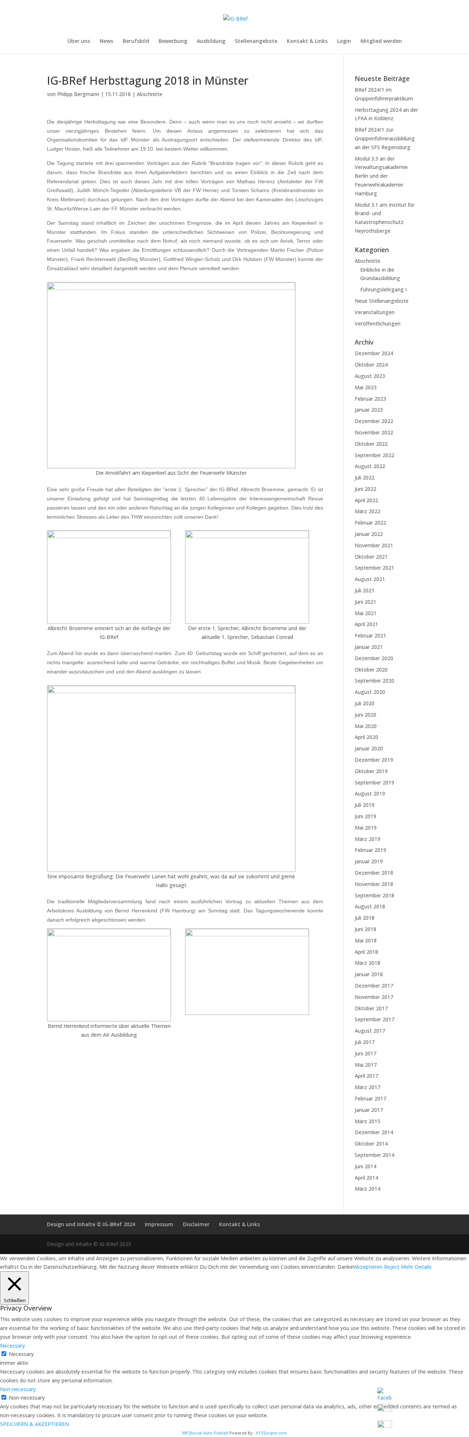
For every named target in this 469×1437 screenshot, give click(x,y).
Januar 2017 (369, 1109)
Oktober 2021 (371, 556)
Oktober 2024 (371, 364)
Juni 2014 (365, 1166)
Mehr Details (416, 1266)
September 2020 (374, 680)
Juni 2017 (365, 1053)
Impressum (159, 1224)
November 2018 (374, 884)
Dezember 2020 (374, 658)
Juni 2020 (365, 714)
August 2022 (370, 466)
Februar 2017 (370, 1098)
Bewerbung (173, 41)
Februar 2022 (370, 522)
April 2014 (366, 1177)
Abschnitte (149, 94)
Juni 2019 (365, 816)
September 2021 (374, 567)
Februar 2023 (370, 398)
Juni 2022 (365, 488)
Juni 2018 (365, 929)
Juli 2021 (364, 590)
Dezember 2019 (374, 759)
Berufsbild (136, 41)
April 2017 (366, 1075)
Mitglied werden (381, 41)
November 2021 (374, 545)
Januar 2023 (369, 409)
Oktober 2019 (371, 771)
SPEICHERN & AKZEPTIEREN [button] (34, 1424)
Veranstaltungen (375, 312)
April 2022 (366, 500)
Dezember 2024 (374, 353)
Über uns (78, 41)
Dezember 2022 (374, 421)
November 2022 (374, 432)
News (106, 41)
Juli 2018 (364, 917)
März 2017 (367, 1087)
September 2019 (374, 782)
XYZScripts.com (271, 1433)
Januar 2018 (369, 974)
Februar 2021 (370, 635)
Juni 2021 (365, 601)
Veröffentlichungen (377, 323)
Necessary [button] (12, 1345)
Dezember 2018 (374, 872)
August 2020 (370, 691)
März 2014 (367, 1188)
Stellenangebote (256, 41)
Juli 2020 (364, 703)
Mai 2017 (366, 1064)
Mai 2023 (366, 387)
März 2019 (367, 838)
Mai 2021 (366, 613)
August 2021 (370, 579)
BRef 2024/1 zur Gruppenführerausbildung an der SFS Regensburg (385, 138)
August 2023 (370, 375)
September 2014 (374, 1154)
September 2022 (374, 455)
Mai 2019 (366, 827)
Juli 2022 (364, 477)
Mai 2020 (366, 726)
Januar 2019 (369, 861)
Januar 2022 (369, 533)
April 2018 (366, 951)
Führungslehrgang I (383, 289)
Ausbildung (211, 41)
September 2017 (374, 1019)
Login (344, 41)
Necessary (21, 1353)
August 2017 (370, 1030)
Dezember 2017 (374, 985)
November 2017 (374, 996)
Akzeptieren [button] (368, 1266)
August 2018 (370, 906)
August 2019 (370, 793)
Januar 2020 (369, 748)
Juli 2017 (364, 1042)
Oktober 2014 (371, 1143)
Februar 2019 (370, 849)
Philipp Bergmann (78, 94)
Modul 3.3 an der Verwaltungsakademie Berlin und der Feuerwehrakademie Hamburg (381, 176)
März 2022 (367, 511)
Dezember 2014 (374, 1132)
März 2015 (367, 1121)
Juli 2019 (364, 804)
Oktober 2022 (371, 443)
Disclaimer (196, 1224)
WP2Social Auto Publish (205, 1433)
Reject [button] (391, 1266)
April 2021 (366, 624)
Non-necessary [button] (18, 1389)
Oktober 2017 (371, 1008)
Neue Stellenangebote (382, 300)
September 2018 (374, 895)
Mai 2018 (366, 940)
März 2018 (367, 962)
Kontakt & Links (307, 41)
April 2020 (366, 737)
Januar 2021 (369, 646)
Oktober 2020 (371, 669)
